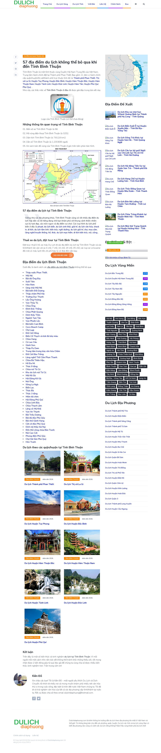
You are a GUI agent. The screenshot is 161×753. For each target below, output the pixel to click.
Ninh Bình (122, 346)
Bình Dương (122, 374)
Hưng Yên (110, 342)
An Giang (135, 386)
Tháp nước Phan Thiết (36, 272)
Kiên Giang (111, 390)
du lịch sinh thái (63, 226)
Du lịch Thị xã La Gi (73, 484)
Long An (142, 378)
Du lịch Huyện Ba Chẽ (114, 447)
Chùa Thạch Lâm (34, 405)
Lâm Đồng (122, 370)
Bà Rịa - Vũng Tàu (114, 378)
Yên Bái (129, 326)
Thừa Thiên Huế (125, 354)
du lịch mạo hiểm (64, 232)
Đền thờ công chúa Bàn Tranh (40, 430)
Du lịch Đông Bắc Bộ (126, 299)
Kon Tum (123, 366)
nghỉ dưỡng (64, 229)
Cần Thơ (122, 390)
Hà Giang (119, 318)
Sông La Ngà (32, 384)
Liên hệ (103, 4)
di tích (30, 229)
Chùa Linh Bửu (32, 402)
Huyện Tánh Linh (43, 84)
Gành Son (30, 345)
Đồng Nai (134, 374)
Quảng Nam (111, 358)
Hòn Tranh (31, 442)
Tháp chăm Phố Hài (35, 293)
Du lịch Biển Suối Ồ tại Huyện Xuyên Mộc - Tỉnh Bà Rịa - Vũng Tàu (132, 128)
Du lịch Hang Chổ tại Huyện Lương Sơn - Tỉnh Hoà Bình (131, 179)
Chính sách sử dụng (21, 735)
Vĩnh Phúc (133, 334)
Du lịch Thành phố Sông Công (118, 421)
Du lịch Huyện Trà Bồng (115, 467)
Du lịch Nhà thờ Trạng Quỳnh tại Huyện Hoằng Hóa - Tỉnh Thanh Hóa (132, 228)
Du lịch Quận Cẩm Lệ (114, 483)
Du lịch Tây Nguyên (126, 294)
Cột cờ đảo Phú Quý (35, 423)
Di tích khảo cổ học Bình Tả (123, 255)
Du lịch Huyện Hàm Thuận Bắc (39, 563)
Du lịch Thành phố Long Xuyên (118, 503)
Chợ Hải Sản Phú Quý (36, 439)
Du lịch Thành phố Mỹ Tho (116, 411)
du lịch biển (49, 226)
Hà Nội (109, 318)
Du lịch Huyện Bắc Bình (75, 523)
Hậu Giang (134, 390)
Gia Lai (133, 366)
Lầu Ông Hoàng (33, 299)
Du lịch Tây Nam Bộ (126, 288)
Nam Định (110, 346)
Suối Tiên (30, 281)
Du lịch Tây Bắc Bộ (126, 283)
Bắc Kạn (141, 318)
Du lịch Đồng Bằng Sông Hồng (126, 304)
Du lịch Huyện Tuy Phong (37, 523)
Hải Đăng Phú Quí (34, 399)
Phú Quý (27, 87)
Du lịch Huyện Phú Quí (35, 642)
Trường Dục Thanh (35, 296)
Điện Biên (135, 322)
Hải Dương (121, 338)
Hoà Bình (140, 326)
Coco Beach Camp (34, 327)
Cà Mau (132, 394)
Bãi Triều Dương (33, 414)
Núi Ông (30, 381)
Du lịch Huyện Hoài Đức (115, 493)
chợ (86, 229)
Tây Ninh (110, 374)
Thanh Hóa (134, 346)
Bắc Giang (110, 334)
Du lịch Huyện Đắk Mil (114, 478)
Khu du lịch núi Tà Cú (36, 372)
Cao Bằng (131, 318)
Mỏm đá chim (32, 396)
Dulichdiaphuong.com (55, 740)
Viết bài (91, 4)
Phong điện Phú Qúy (35, 436)
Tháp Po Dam (32, 348)
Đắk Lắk (142, 366)
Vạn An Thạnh (33, 411)
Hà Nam (132, 342)
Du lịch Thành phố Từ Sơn (116, 426)
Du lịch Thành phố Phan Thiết (39, 484)
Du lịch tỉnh (78, 4)
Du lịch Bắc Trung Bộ (126, 273)
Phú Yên (109, 362)
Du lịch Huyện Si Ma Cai (115, 452)
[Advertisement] (80, 25)
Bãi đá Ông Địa (33, 278)
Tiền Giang (111, 382)
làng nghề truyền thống (36, 232)
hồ (49, 232)
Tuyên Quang (112, 322)
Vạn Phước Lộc (33, 321)
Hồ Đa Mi (30, 363)
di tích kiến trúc (81, 232)
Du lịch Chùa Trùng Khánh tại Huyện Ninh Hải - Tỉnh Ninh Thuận (132, 216)
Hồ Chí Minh (130, 378)
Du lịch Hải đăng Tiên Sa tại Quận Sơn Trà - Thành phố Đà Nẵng (132, 168)
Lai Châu (110, 326)
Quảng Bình (132, 350)
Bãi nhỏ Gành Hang (35, 420)
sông (95, 232)
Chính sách (115, 4)
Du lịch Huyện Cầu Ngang (116, 509)
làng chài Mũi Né (34, 287)
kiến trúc (54, 229)
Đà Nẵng (139, 354)
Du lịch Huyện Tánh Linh (36, 602)
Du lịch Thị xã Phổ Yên (115, 473)
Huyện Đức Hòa (127, 250)
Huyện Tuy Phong (39, 81)
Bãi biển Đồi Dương (35, 290)
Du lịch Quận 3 (111, 498)
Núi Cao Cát (31, 432)
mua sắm (93, 229)
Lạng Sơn (125, 330)
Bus (126, 4)
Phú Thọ (122, 334)
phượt (40, 226)
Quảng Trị (110, 354)
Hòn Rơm (30, 284)
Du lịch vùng (62, 4)
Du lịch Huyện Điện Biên (115, 416)
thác (54, 232)
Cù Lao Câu (31, 342)
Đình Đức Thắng (33, 308)
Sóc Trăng (110, 394)
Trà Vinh (132, 382)
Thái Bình (122, 342)
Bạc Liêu (122, 394)
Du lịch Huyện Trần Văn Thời (117, 436)
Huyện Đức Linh (59, 84)
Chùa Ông (30, 305)
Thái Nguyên (111, 330)
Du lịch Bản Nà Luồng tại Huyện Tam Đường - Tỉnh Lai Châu (132, 204)
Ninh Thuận (134, 362)
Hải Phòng (134, 338)
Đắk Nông (110, 370)
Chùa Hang (31, 339)
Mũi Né (29, 275)
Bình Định (138, 358)
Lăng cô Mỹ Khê (33, 408)
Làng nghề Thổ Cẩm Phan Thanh (41, 357)
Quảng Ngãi (125, 358)
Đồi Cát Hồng (32, 333)
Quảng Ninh (137, 330)
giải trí (74, 226)
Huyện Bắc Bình (57, 81)
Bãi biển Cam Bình (34, 324)
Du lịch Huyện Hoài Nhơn (116, 462)
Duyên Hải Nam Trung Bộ (34, 56)
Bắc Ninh (110, 338)
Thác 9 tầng (31, 366)
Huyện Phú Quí (91, 84)
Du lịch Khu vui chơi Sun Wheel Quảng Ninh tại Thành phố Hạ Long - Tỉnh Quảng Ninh (126, 115)
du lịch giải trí (77, 229)
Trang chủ (47, 4)
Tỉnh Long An (113, 250)
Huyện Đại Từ (130, 243)
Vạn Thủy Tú (32, 302)
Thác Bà (30, 390)
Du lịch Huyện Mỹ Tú (114, 431)
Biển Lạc (30, 387)
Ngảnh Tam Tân (33, 318)
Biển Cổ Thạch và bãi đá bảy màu (42, 336)
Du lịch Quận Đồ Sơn (114, 457)
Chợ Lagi (30, 330)
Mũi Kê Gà (31, 375)
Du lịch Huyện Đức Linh (75, 602)
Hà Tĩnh (120, 350)
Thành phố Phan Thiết (84, 78)
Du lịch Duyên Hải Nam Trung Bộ (126, 278)
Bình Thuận (111, 366)
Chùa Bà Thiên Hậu (35, 360)
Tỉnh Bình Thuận (32, 479)
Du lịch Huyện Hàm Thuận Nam (79, 563)
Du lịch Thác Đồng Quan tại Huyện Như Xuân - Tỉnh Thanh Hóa (132, 191)
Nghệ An (110, 350)
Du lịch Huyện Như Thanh (116, 442)
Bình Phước (135, 370)
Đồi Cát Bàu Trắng (35, 354)
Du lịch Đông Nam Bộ (126, 309)
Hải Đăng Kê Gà (33, 378)
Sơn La (120, 326)
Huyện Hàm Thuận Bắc (77, 81)
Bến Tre (122, 382)
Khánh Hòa (121, 362)
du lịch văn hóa (85, 226)
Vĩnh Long (110, 386)
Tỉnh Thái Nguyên (115, 243)
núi (90, 232)
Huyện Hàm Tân (75, 84)
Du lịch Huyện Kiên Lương (116, 488)
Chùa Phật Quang (34, 311)
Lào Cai (124, 322)
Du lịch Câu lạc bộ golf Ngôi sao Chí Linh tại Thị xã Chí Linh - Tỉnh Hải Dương (131, 153)
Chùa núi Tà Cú (33, 369)
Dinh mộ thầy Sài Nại (36, 426)
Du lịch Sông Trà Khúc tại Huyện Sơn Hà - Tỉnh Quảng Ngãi (131, 140)
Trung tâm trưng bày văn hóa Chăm (43, 351)
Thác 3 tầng (31, 393)
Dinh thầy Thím (33, 315)
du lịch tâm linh (41, 229)
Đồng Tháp (123, 386)
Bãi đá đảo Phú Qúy (35, 417)
